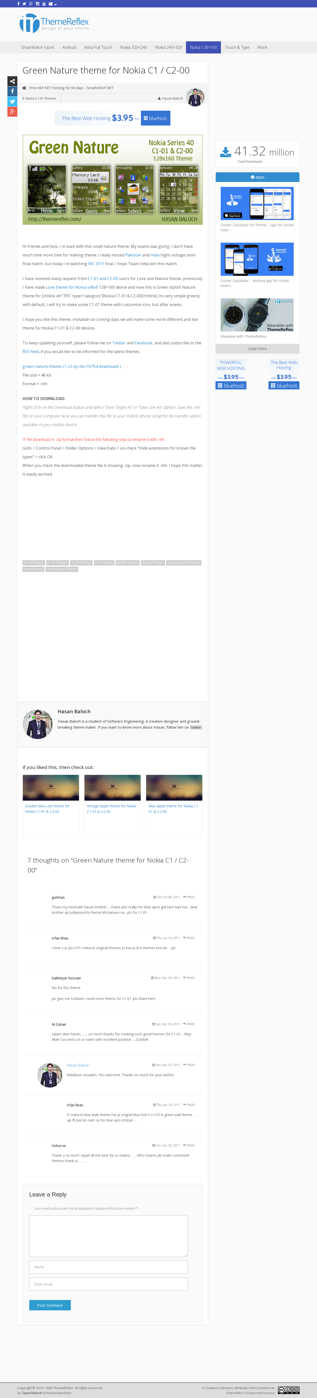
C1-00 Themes (34, 562)
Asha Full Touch (98, 47)
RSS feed (31, 351)
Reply (191, 897)
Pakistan (133, 255)
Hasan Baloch (172, 98)
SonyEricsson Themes (62, 569)
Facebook (144, 343)
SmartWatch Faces (37, 47)
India (154, 255)
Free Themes (104, 562)
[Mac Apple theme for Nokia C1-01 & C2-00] (174, 799)
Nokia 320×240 (133, 47)
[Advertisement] (209, 23)
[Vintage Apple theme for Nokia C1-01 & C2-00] (112, 799)
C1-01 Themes (58, 562)
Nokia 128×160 (203, 47)
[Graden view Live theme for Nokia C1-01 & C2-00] (51, 799)
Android (69, 47)
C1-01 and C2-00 (103, 278)
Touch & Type (237, 47)
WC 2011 (96, 263)
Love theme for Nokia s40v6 (72, 287)
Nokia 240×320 (168, 47)
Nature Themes (153, 562)
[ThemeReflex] (54, 33)
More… (263, 47)
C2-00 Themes (81, 562)
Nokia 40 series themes (183, 562)
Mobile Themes (127, 562)
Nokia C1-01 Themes (41, 98)
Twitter (119, 343)
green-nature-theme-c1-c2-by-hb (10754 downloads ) (72, 366)
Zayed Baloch (32, 1393)
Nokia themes (33, 569)
